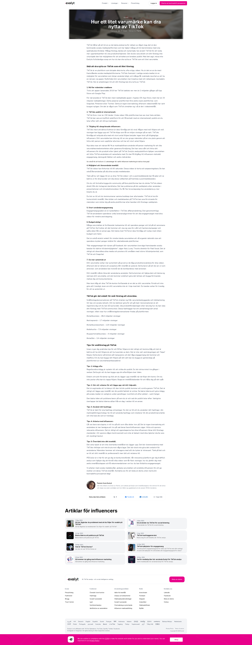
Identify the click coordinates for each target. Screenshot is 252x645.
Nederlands (178, 621)
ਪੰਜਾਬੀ (69, 624)
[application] (126, 639)
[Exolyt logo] (70, 3)
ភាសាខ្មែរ (142, 621)
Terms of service (179, 628)
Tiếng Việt (150, 624)
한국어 (149, 621)
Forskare (142, 596)
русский (90, 624)
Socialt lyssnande (96, 599)
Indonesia (122, 621)
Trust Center (69, 602)
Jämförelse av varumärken (98, 608)
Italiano (129, 621)
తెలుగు (105, 624)
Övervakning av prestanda (123, 605)
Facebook (167, 596)
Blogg (67, 599)
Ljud (91, 602)
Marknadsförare (144, 605)
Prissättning (135, 3)
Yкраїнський (136, 624)
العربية (69, 621)
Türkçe (127, 624)
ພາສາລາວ (157, 621)
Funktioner (68, 596)
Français (108, 621)
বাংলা (75, 621)
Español (95, 621)
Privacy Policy (169, 628)
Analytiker (142, 602)
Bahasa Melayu (167, 621)
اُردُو (143, 624)
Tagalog (120, 624)
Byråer (141, 608)
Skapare (142, 599)
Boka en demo (169, 599)
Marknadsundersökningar (122, 599)
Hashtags (93, 596)
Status (166, 602)
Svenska (98, 624)
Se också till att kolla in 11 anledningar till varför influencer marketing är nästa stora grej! (118, 162)
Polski (75, 624)
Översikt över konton (97, 592)
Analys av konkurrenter (122, 596)
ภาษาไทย (112, 624)
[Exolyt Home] (73, 579)
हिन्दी (115, 621)
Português (82, 624)
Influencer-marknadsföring (123, 608)
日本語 (136, 621)
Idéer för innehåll (120, 592)
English (88, 621)
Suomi (102, 621)
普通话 (157, 624)
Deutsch (80, 621)
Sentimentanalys (95, 605)
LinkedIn (167, 592)
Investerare (143, 592)
